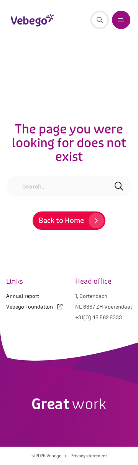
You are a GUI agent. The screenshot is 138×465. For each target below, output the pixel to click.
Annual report (22, 296)
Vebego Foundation (30, 307)
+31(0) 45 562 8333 (98, 317)
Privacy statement (89, 455)
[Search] (99, 20)
